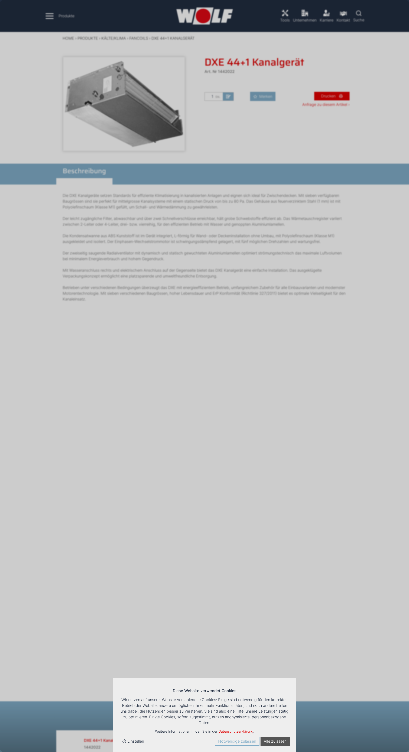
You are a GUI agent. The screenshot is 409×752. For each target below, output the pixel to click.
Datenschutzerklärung (236, 731)
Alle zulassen (275, 741)
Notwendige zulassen (237, 741)
